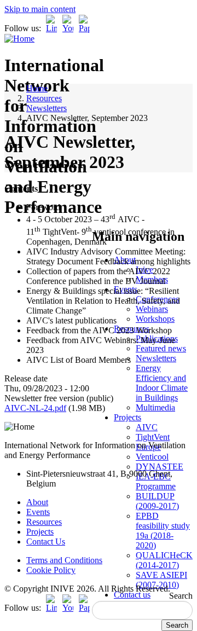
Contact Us (45, 541)
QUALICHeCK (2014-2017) (164, 560)
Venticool (152, 456)
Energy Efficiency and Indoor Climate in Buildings (162, 382)
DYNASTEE (159, 466)
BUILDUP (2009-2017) (157, 501)
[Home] (19, 38)
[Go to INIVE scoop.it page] (87, 28)
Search (181, 595)
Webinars (152, 309)
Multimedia (155, 407)
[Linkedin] (51, 28)
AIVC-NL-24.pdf (35, 408)
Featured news (161, 348)
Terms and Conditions (64, 560)
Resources (44, 98)
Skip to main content (40, 9)
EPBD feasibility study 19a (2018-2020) (163, 530)
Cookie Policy (51, 570)
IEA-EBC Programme (156, 481)
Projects (127, 417)
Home (37, 88)
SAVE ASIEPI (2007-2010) (161, 579)
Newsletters (156, 358)
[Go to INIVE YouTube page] (68, 28)
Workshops (155, 318)
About (37, 502)
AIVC (147, 427)
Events (38, 512)
